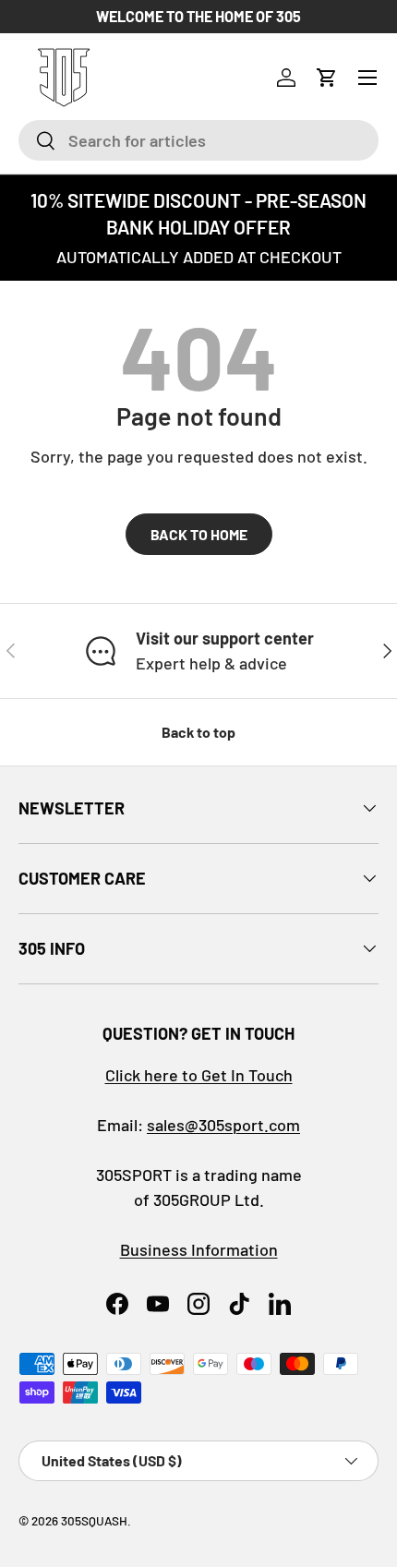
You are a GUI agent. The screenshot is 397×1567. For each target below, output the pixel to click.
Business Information (199, 1249)
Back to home (198, 534)
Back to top (198, 732)
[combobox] (198, 140)
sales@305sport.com (223, 1125)
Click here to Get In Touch (199, 1075)
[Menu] (367, 77)
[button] (327, 77)
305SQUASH (94, 1520)
